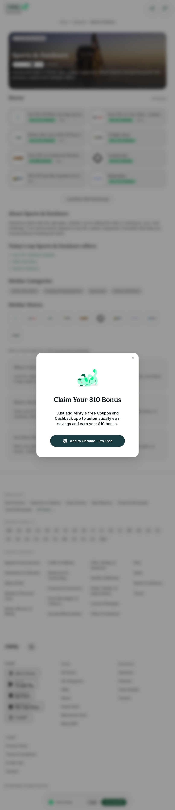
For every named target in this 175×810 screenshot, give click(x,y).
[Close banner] (133, 358)
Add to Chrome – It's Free (91, 441)
